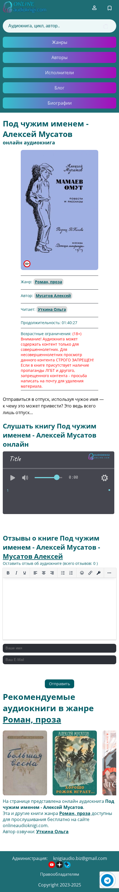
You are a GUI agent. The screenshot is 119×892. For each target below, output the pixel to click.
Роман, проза (48, 281)
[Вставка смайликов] (82, 573)
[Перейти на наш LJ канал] (67, 866)
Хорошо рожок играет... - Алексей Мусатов (73, 763)
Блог (59, 88)
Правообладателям (59, 874)
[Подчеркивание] (24, 573)
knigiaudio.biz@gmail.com (80, 858)
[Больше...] (109, 573)
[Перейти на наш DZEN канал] (60, 866)
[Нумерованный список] (71, 573)
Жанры (59, 42)
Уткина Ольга (52, 309)
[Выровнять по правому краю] (52, 573)
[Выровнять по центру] (44, 573)
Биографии (60, 103)
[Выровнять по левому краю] (35, 573)
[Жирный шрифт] (8, 573)
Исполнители (59, 73)
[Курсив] (16, 573)
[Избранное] (109, 8)
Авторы (59, 57)
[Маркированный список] (63, 573)
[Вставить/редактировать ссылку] (90, 573)
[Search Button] (105, 26)
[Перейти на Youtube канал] (52, 866)
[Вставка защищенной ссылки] (98, 573)
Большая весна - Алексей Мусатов (22, 763)
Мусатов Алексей (53, 295)
